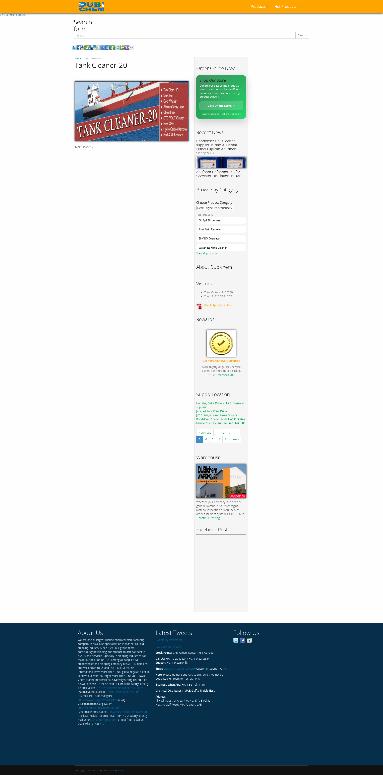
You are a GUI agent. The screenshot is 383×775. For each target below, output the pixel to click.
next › (235, 439)
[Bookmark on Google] (83, 47)
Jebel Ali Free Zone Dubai (211, 411)
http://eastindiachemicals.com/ (129, 712)
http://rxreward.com (221, 375)
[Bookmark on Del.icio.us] (93, 47)
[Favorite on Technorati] (122, 47)
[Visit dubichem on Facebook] (242, 640)
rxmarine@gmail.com (104, 720)
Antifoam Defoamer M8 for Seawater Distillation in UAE (218, 173)
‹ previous (205, 432)
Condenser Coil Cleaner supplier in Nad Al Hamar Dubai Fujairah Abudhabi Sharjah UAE (216, 146)
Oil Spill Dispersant (210, 220)
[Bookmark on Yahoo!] (126, 47)
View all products (206, 253)
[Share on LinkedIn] (103, 47)
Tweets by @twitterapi (169, 640)
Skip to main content (13, 15)
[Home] (93, 7)
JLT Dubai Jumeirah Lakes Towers (216, 415)
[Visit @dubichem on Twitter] (235, 640)
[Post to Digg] (98, 47)
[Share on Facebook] (79, 47)
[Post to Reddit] (117, 47)
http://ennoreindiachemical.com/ (99, 708)
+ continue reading (208, 518)
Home (78, 58)
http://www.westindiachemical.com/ (121, 688)
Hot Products (285, 6)
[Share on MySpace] (107, 47)
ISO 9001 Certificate (168, 646)
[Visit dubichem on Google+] (249, 640)
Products (259, 6)
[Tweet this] (74, 47)
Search (302, 35)
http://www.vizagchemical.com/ (98, 700)
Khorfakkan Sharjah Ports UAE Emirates (220, 419)
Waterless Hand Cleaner (213, 247)
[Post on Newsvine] (112, 47)
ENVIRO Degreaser (209, 238)
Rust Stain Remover (210, 229)
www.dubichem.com (114, 770)
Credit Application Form (218, 305)
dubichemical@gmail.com (179, 668)
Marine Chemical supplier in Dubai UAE (220, 423)
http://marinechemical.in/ (123, 692)
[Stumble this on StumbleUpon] (88, 47)
